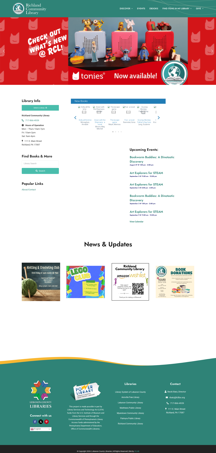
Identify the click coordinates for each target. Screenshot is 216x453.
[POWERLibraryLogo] (85, 381)
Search (41, 171)
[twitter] (40, 421)
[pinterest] (46, 421)
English (37, 429)
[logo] (29, 3)
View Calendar (136, 221)
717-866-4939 (32, 120)
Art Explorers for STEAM (146, 173)
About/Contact (29, 189)
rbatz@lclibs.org (177, 397)
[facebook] (35, 421)
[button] (4, 51)
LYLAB (136, 451)
